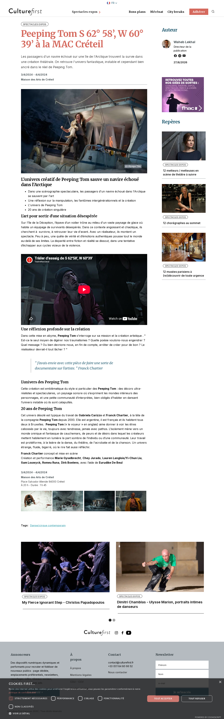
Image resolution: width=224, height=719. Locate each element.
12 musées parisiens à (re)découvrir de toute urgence (183, 273)
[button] (112, 3)
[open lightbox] (35, 501)
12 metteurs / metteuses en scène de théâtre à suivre (181, 172)
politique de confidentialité (22, 692)
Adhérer (199, 11)
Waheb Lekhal (184, 42)
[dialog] (112, 698)
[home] (25, 11)
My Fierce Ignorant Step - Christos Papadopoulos (63, 602)
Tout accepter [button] (163, 698)
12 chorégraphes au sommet (181, 223)
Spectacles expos (34, 24)
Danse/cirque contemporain (48, 525)
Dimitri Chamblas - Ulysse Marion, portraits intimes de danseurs (159, 604)
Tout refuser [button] (197, 698)
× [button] (220, 682)
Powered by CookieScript (208, 717)
